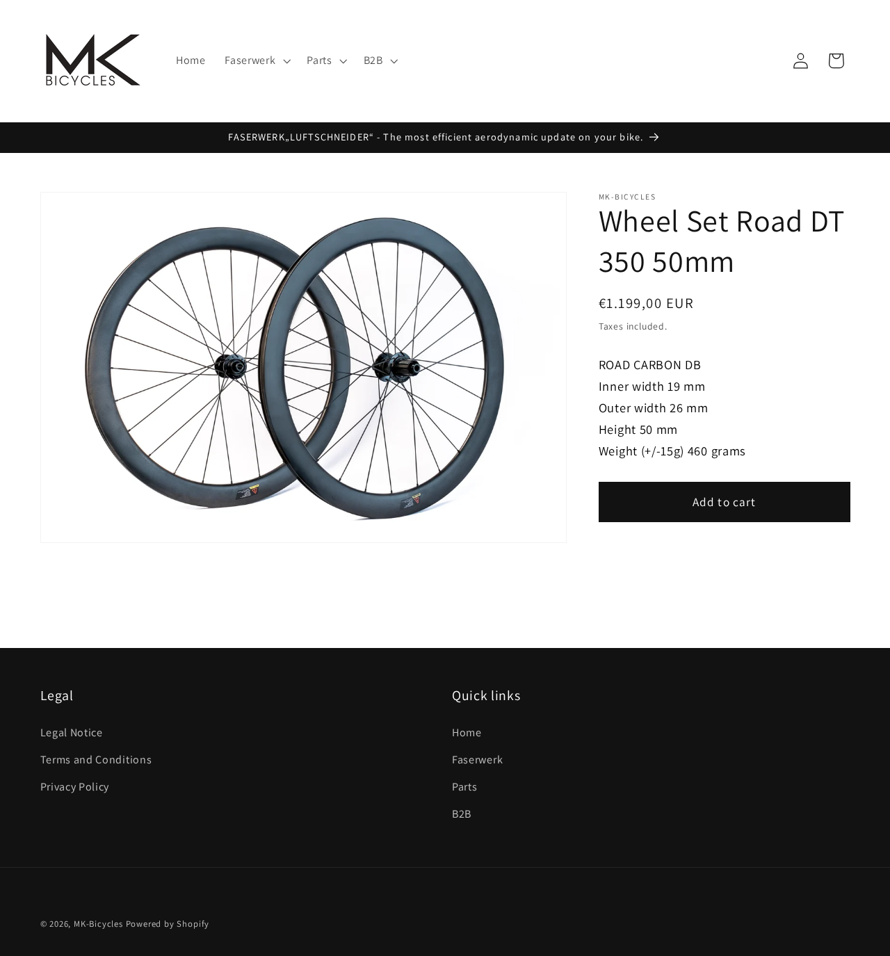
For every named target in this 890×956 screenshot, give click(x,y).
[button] (256, 61)
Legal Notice (71, 732)
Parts (464, 786)
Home (467, 732)
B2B (461, 814)
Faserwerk (477, 759)
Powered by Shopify (168, 924)
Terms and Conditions (96, 759)
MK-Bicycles (98, 924)
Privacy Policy (75, 786)
